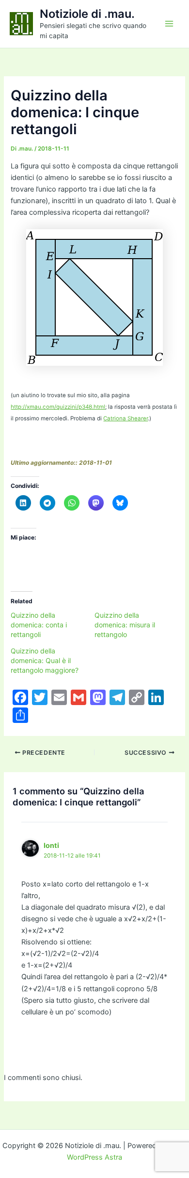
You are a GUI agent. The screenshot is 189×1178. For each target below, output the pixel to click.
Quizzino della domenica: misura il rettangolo (124, 624)
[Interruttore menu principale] (169, 24)
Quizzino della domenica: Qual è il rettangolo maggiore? (45, 660)
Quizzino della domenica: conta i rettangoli (39, 624)
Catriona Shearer (125, 418)
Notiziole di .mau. (87, 14)
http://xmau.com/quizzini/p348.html (58, 406)
